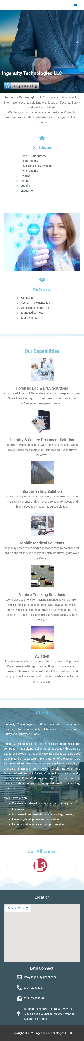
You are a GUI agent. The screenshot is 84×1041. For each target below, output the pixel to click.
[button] (7, 865)
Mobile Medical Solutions (42, 543)
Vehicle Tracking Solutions (42, 594)
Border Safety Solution (42, 491)
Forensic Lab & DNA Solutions (42, 388)
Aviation (42, 656)
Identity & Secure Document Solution (42, 439)
